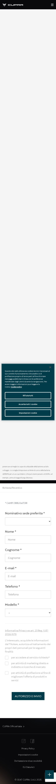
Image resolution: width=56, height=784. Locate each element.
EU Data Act (29, 767)
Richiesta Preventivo (12, 487)
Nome (10, 531)
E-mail (11, 568)
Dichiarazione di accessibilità (28, 761)
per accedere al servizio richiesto (30, 657)
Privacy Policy (28, 748)
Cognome (13, 550)
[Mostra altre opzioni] (49, 774)
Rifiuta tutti (28, 396)
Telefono (12, 586)
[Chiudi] (50, 367)
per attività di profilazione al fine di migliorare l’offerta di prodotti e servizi (30, 676)
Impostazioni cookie (28, 413)
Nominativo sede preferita (25, 513)
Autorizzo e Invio (28, 696)
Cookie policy (16, 387)
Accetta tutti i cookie (28, 404)
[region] (28, 391)
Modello (12, 604)
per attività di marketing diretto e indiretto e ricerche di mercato (29, 665)
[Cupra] (15, 4)
